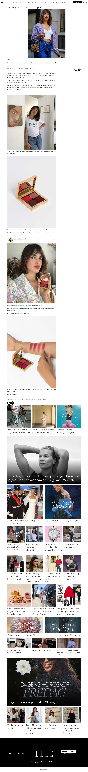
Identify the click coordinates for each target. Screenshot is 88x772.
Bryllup (70, 2)
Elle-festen (51, 2)
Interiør (40, 2)
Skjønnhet (22, 2)
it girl (39, 399)
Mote (7, 2)
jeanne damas (34, 399)
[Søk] (83, 2)
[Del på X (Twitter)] (79, 69)
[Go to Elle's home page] (44, 754)
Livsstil (29, 2)
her (15, 394)
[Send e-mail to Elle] (23, 753)
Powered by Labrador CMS (44, 769)
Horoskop (14, 2)
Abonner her (77, 2)
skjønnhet (10, 399)
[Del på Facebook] (75, 69)
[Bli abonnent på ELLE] (68, 754)
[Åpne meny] (2, 2)
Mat (45, 2)
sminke (16, 399)
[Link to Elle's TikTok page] (18, 753)
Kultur (34, 2)
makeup (45, 399)
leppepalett (25, 305)
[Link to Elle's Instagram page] (9, 753)
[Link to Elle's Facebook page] (14, 753)
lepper (27, 399)
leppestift (22, 399)
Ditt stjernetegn (61, 2)
